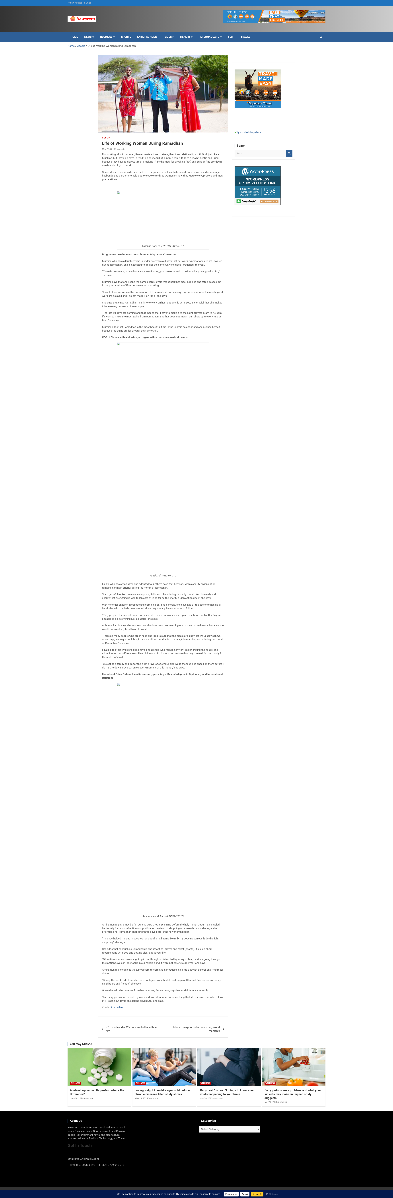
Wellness (75, 1083)
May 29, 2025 (141, 1098)
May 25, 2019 (108, 149)
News (87, 36)
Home (74, 36)
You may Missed (81, 1044)
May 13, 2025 (271, 1102)
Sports (126, 36)
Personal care (209, 36)
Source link (116, 1007)
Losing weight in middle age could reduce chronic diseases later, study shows (162, 1092)
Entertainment (148, 36)
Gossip (169, 36)
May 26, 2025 (206, 1098)
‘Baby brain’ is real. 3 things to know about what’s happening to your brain (227, 1092)
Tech (231, 36)
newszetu (120, 149)
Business (106, 36)
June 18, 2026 (76, 1098)
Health (185, 36)
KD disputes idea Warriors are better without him (132, 1029)
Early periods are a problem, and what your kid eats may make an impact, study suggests (293, 1094)
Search (289, 153)
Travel (245, 36)
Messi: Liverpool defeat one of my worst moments (196, 1029)
